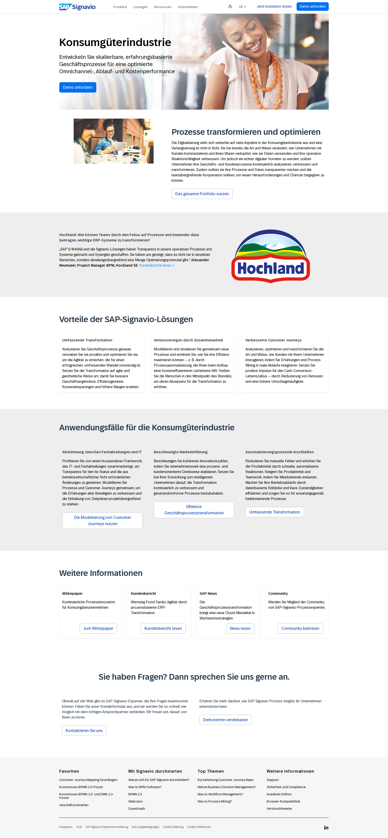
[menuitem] (120, 6)
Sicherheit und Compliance (286, 787)
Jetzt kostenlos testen (274, 6)
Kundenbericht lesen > (156, 265)
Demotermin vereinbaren (225, 720)
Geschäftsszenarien (73, 805)
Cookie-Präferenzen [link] (199, 827)
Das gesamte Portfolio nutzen (202, 194)
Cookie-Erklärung (173, 827)
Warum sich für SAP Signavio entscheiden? (159, 780)
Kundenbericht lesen (163, 628)
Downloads (136, 808)
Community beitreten (300, 628)
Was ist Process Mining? (215, 801)
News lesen (240, 628)
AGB (79, 827)
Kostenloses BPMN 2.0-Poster (81, 787)
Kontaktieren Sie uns (84, 730)
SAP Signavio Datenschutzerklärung (107, 827)
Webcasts (135, 801)
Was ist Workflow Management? (220, 794)
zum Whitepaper (98, 628)
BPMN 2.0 (135, 794)
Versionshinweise (279, 808)
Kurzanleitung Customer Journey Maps (226, 780)
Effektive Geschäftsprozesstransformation (194, 509)
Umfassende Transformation (274, 512)
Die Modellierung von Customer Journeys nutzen (102, 520)
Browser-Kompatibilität (283, 801)
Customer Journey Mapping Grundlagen (88, 780)
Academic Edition (279, 794)
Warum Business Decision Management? (227, 787)
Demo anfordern (313, 6)
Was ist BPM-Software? (145, 787)
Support (273, 780)
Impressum (66, 827)
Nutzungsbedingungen (145, 827)
